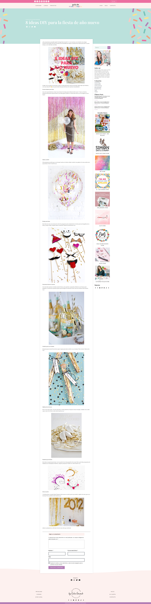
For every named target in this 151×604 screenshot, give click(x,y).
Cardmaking (97, 82)
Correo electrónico (73, 550)
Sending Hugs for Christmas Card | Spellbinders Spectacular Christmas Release (102, 97)
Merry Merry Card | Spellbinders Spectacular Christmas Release (101, 103)
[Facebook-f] (35, 1)
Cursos (46, 5)
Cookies (39, 594)
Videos (96, 91)
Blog (106, 5)
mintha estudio (83, 603)
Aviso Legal (38, 597)
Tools (95, 90)
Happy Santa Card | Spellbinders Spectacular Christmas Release (102, 107)
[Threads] (48, 1)
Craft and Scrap (29, 19)
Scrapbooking (97, 88)
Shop (101, 5)
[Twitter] (42, 1)
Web (49, 556)
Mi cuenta (113, 594)
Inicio (112, 591)
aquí (79, 93)
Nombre (50, 550)
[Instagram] (37, 1)
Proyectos (53, 5)
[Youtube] (39, 1)
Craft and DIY (97, 84)
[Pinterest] (44, 1)
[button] (27, 26)
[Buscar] (108, 47)
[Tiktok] (46, 1)
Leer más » (96, 100)
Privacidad (39, 591)
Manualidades (36, 19)
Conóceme (38, 5)
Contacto (113, 5)
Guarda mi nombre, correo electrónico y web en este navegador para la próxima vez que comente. (66, 563)
